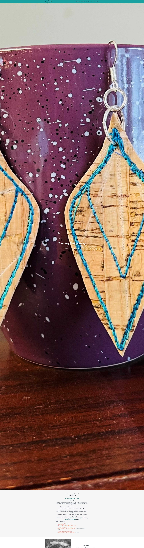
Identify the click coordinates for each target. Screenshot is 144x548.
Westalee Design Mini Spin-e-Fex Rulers (66, 528)
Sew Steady (83, 1)
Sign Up (97, 1)
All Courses (78, 1)
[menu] (87, 1)
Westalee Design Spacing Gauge (65, 531)
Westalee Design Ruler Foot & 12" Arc (66, 523)
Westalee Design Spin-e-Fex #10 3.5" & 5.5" (67, 527)
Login (94, 1)
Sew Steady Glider (62, 524)
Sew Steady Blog (89, 1)
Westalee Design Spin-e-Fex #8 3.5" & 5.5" (66, 525)
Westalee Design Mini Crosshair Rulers (66, 532)
